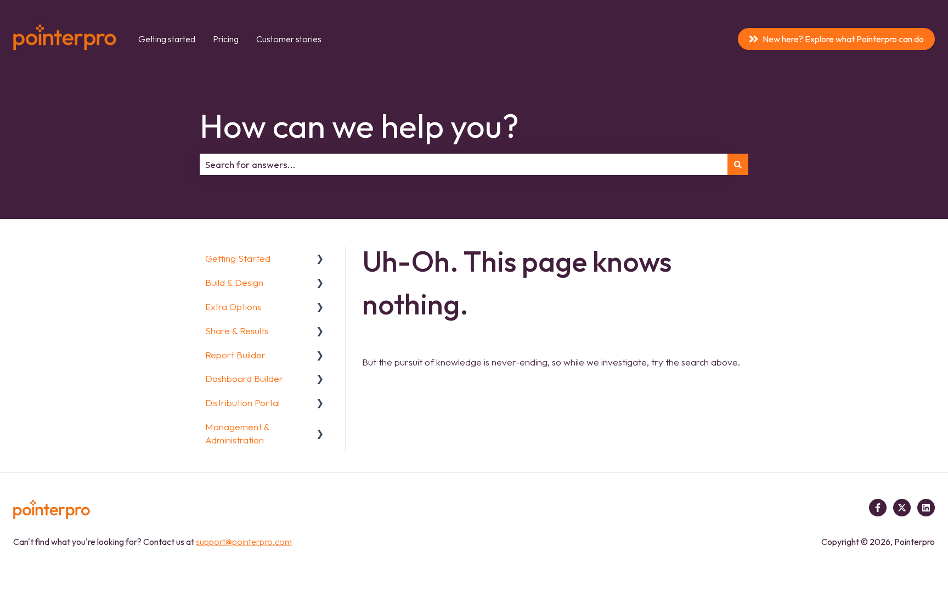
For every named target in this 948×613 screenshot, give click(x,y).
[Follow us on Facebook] (878, 507)
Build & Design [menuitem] (234, 282)
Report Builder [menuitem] (235, 355)
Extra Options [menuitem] (233, 306)
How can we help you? (359, 126)
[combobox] (463, 165)
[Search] (737, 165)
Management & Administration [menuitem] (237, 433)
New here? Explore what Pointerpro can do (843, 38)
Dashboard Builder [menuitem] (244, 378)
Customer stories (288, 38)
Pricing (226, 38)
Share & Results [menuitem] (236, 330)
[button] (320, 259)
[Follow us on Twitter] (902, 507)
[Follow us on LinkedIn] (926, 507)
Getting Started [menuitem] (237, 258)
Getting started (166, 38)
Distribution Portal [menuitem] (242, 402)
